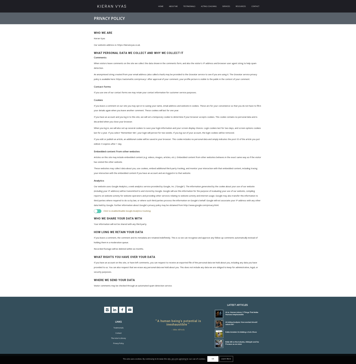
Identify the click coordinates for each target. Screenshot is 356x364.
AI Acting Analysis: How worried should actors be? (241, 323)
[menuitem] (160, 6)
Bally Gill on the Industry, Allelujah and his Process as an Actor (242, 343)
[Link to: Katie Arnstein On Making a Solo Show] (219, 333)
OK (213, 359)
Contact (118, 333)
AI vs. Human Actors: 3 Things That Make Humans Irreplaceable (241, 313)
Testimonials (118, 328)
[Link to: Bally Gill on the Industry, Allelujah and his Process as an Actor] (219, 343)
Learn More (226, 359)
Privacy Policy (109, 18)
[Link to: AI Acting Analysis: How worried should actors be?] (219, 323)
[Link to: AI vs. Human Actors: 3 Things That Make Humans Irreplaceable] (219, 314)
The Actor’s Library (118, 338)
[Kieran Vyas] (111, 6)
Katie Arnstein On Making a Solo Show (241, 332)
